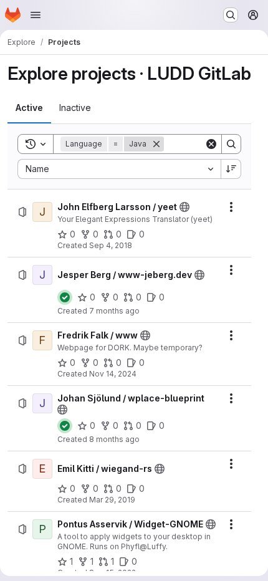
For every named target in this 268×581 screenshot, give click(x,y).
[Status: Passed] (64, 297)
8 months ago (114, 439)
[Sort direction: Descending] (231, 169)
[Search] (231, 144)
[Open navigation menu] (35, 15)
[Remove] (156, 144)
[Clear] (211, 144)
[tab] (29, 107)
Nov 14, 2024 (112, 373)
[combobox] (119, 169)
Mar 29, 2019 (112, 499)
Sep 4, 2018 (110, 245)
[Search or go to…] (230, 14)
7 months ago (114, 310)
